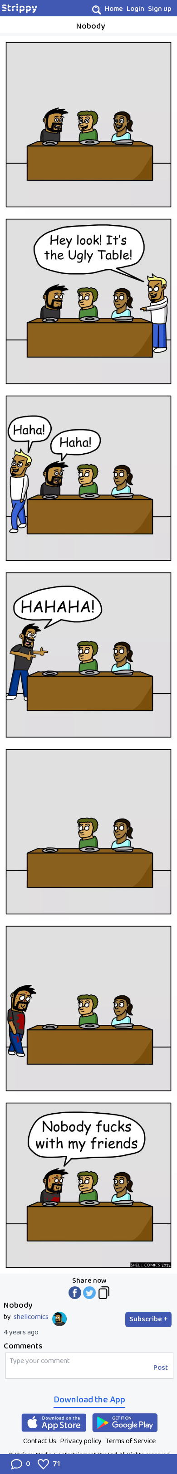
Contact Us (39, 1441)
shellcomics (31, 1317)
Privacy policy (81, 1441)
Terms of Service (130, 1441)
